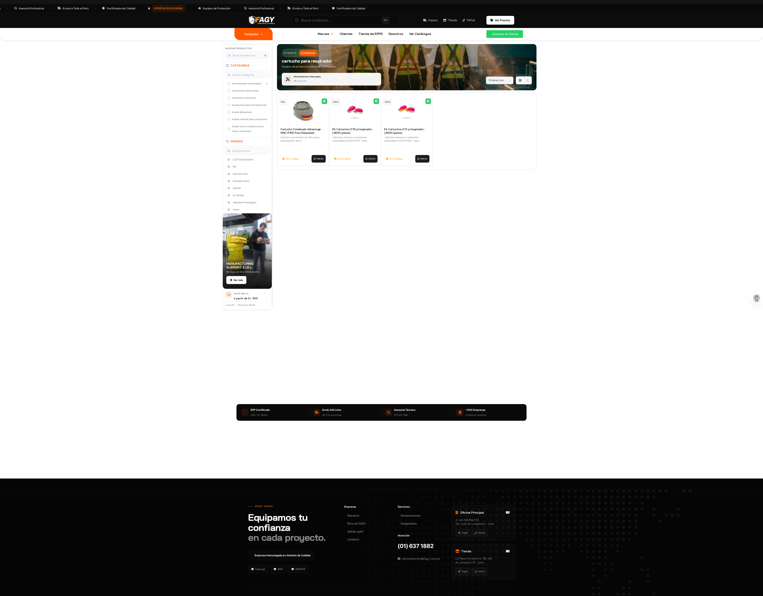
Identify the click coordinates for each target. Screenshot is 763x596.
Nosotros (353, 515)
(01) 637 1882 (416, 546)
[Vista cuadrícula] (520, 80)
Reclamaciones (410, 515)
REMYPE (300, 569)
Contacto (353, 539)
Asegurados (409, 523)
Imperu (433, 20)
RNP (280, 569)
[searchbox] (345, 20)
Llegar (464, 532)
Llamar (481, 532)
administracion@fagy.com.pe (421, 558)
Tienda (452, 20)
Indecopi (260, 569)
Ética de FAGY (356, 523)
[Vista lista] (527, 80)
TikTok (471, 20)
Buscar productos (239, 48)
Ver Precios (502, 20)
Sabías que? (355, 531)
